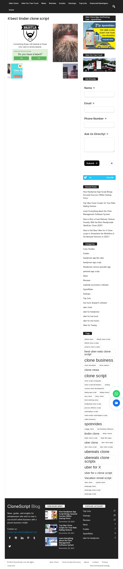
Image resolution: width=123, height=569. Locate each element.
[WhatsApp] (116, 393)
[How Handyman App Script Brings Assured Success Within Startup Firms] (51, 515)
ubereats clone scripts (96, 459)
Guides (62, 3)
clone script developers (92, 385)
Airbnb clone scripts (91, 343)
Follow (110, 177)
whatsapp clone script (92, 490)
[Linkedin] (23, 538)
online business (90, 419)
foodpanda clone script (92, 404)
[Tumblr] (35, 538)
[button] (113, 6)
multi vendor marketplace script (95, 415)
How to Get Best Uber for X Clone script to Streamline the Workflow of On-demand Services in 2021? (98, 233)
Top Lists (83, 3)
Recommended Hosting (99, 566)
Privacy (105, 562)
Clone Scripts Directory (71, 562)
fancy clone (99, 396)
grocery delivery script (92, 408)
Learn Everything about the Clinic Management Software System (97, 212)
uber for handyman (91, 312)
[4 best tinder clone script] (43, 43)
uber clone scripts (106, 447)
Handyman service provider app (97, 267)
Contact (95, 562)
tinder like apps (106, 438)
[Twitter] (10, 547)
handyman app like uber (93, 258)
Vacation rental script (97, 478)
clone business (98, 360)
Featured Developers (99, 3)
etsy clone (88, 396)
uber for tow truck (90, 316)
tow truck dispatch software (95, 303)
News (43, 3)
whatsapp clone (90, 486)
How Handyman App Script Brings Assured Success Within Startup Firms (97, 195)
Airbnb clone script (103, 339)
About (86, 562)
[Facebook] (10, 538)
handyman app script (92, 262)
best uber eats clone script (97, 353)
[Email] (116, 403)
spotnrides (93, 424)
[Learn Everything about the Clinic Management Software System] (51, 541)
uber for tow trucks (91, 321)
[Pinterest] (29, 538)
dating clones (104, 392)
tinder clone (91, 433)
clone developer (90, 365)
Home (11, 10)
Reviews (52, 3)
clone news (91, 369)
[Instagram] (17, 538)
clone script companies (92, 381)
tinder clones (107, 433)
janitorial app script (91, 271)
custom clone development (94, 388)
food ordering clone (91, 400)
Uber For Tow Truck (29, 3)
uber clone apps (107, 442)
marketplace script (91, 411)
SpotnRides (88, 289)
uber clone (87, 307)
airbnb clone (88, 339)
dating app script (90, 392)
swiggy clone (89, 429)
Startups (72, 3)
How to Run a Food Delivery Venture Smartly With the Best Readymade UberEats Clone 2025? (99, 222)
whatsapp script (90, 494)
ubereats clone (96, 452)
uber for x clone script (98, 472)
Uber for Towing (90, 325)
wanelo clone (100, 482)
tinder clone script (90, 438)
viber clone (88, 482)
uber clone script (90, 447)
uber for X (92, 467)
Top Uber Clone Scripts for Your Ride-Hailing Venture (99, 204)
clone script (95, 375)
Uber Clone (13, 3)
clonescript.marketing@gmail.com (22, 532)
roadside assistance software (95, 285)
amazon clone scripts (92, 347)
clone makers (104, 365)
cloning (107, 385)
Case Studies (89, 249)
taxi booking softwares (105, 429)
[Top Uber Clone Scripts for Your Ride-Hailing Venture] (51, 528)
